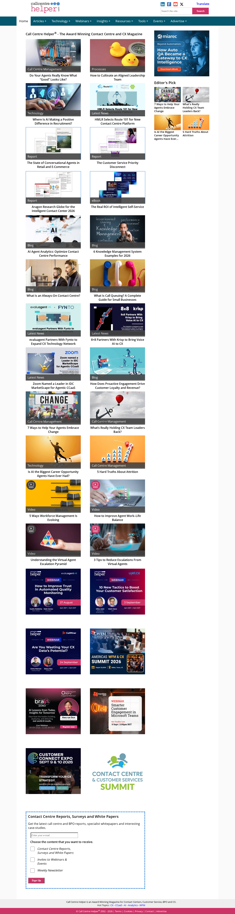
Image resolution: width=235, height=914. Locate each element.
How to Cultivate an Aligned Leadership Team (117, 77)
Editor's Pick (165, 82)
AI (125, 905)
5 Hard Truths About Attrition (117, 472)
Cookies (128, 911)
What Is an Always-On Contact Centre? (53, 296)
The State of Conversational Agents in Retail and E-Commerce (53, 165)
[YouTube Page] (175, 5)
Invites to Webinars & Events (52, 861)
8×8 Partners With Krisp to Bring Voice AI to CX (117, 342)
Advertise (177, 21)
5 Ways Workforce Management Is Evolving (53, 518)
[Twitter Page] (182, 5)
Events (158, 21)
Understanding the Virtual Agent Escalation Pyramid (53, 562)
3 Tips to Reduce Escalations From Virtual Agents (117, 562)
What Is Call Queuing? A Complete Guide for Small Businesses (117, 298)
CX (112, 905)
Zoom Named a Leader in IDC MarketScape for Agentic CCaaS (53, 386)
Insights (102, 21)
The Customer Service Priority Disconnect (117, 165)
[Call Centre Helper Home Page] (45, 13)
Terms (118, 911)
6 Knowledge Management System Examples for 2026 (117, 254)
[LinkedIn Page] (163, 5)
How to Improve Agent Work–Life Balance (117, 518)
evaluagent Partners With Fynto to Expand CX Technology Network (53, 342)
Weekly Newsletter (50, 870)
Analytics (133, 905)
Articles (38, 21)
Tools (142, 21)
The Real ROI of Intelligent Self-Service (117, 207)
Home (23, 21)
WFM (142, 905)
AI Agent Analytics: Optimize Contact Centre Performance (53, 254)
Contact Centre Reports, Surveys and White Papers (73, 816)
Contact (149, 911)
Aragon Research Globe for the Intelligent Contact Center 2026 (53, 209)
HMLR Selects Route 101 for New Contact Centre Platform (117, 121)
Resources (123, 21)
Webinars (82, 21)
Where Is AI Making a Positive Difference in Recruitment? (53, 121)
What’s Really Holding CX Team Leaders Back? (117, 430)
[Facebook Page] (169, 5)
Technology (60, 21)
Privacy (139, 911)
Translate (202, 4)
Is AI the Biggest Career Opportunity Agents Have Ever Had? (53, 474)
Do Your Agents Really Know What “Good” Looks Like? (53, 77)
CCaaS (118, 905)
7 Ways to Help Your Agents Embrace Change (53, 430)
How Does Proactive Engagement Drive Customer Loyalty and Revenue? (117, 386)
